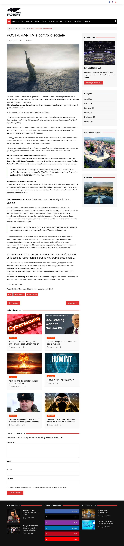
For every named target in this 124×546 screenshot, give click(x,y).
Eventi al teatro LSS (55, 21)
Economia (87, 108)
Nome (9, 461)
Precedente (14, 303)
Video (37, 21)
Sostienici (86, 21)
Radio (44, 21)
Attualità (87, 99)
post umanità (32, 294)
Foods (86, 112)
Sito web (10, 478)
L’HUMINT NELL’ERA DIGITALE (60, 380)
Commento (11, 442)
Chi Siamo (67, 21)
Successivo (71, 303)
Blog (22, 21)
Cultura (86, 103)
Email (9, 470)
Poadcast (29, 21)
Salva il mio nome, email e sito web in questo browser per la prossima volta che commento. (38, 487)
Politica (86, 121)
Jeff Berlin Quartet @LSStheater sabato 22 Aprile (31, 513)
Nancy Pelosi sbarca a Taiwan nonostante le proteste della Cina (30, 528)
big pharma (19, 294)
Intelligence (28, 40)
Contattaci (77, 21)
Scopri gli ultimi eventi (93, 83)
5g (10, 294)
